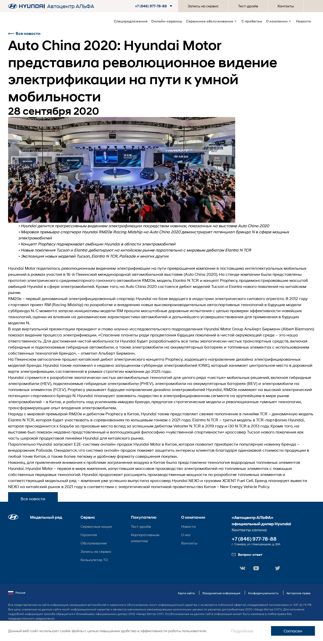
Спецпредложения (130, 21)
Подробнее (242, 630)
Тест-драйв (248, 6)
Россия (20, 592)
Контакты (286, 6)
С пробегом (251, 21)
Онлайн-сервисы (166, 21)
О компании (277, 21)
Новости (303, 21)
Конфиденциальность (263, 593)
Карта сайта (186, 593)
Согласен (293, 630)
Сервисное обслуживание (209, 21)
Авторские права (298, 593)
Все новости (28, 33)
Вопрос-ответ (250, 554)
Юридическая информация (221, 593)
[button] (154, 6)
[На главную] (26, 6)
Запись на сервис (203, 6)
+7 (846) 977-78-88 (254, 539)
